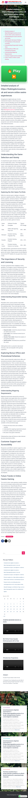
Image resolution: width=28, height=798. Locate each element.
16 (23, 606)
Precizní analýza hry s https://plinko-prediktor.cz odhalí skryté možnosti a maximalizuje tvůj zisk (13, 774)
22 (20, 609)
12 (10, 606)
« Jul (4, 616)
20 (14, 609)
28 (17, 611)
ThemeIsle (19, 794)
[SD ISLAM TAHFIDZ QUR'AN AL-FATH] (12, 2)
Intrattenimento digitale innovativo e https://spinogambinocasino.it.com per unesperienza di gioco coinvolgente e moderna (14, 565)
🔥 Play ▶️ (14, 74)
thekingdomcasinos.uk (9, 109)
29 (20, 611)
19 (10, 609)
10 (4, 606)
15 (20, 606)
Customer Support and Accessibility (13, 55)
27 (14, 611)
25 (7, 611)
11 (7, 606)
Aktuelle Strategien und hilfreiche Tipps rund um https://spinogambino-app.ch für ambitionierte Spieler (14, 589)
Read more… (18, 729)
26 (10, 611)
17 (4, 609)
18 (7, 609)
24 (4, 611)
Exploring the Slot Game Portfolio (13, 40)
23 (23, 609)
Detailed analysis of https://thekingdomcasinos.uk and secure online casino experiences (13, 33)
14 (17, 606)
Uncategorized (9, 536)
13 (14, 606)
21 (17, 609)
